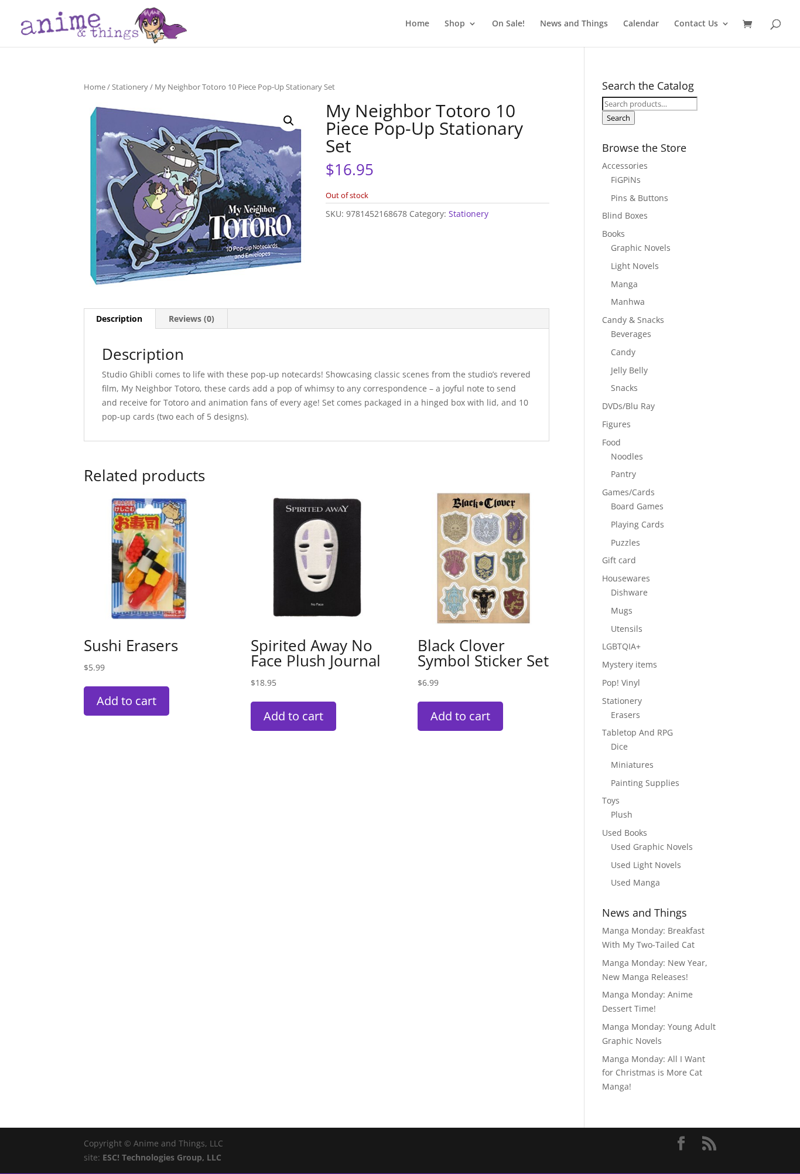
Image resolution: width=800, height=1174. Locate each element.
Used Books (624, 832)
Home (417, 24)
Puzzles (625, 542)
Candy (623, 352)
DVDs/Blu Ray (628, 405)
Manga (624, 284)
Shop (455, 24)
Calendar (641, 24)
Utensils (626, 628)
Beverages (631, 333)
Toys (611, 800)
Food (611, 442)
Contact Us (696, 24)
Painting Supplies (645, 782)
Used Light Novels (646, 864)
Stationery (130, 86)
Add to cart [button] (126, 701)
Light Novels (635, 265)
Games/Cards (628, 492)
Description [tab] (119, 318)
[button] (288, 120)
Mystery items (629, 664)
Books (613, 233)
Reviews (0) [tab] (191, 318)
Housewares (626, 578)
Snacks (624, 387)
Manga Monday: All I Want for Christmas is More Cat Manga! (653, 1073)
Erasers (625, 714)
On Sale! (508, 24)
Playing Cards (637, 524)
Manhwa (628, 301)
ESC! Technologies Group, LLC (161, 1157)
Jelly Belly (629, 370)
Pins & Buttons (639, 197)
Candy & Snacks (633, 319)
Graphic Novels (641, 247)
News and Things (574, 24)
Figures (616, 424)
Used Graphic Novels (652, 846)
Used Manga (635, 882)
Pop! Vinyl (621, 682)
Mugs (622, 610)
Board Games (637, 506)
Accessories (625, 165)
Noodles (627, 456)
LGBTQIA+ (621, 646)
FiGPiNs (626, 179)
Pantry (623, 473)
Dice (619, 746)
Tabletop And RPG (637, 732)
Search (618, 118)
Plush (622, 814)
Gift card (619, 560)
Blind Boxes (625, 215)
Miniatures (632, 764)
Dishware (629, 592)
